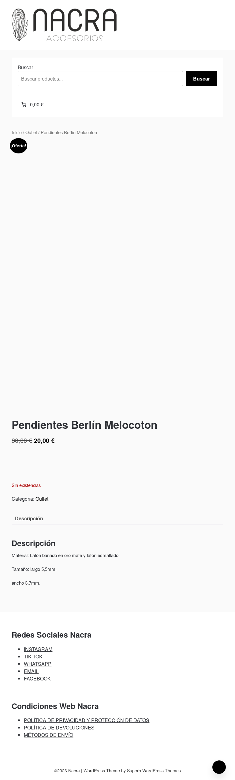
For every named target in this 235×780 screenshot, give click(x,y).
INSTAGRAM (38, 649)
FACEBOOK (37, 678)
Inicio (17, 132)
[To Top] (219, 767)
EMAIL (31, 671)
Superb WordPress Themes (154, 770)
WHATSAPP (37, 663)
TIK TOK (33, 656)
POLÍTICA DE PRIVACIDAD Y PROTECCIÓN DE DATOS (86, 720)
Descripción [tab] (29, 518)
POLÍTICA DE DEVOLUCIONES (59, 727)
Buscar (25, 67)
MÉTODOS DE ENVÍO (48, 734)
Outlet (31, 132)
